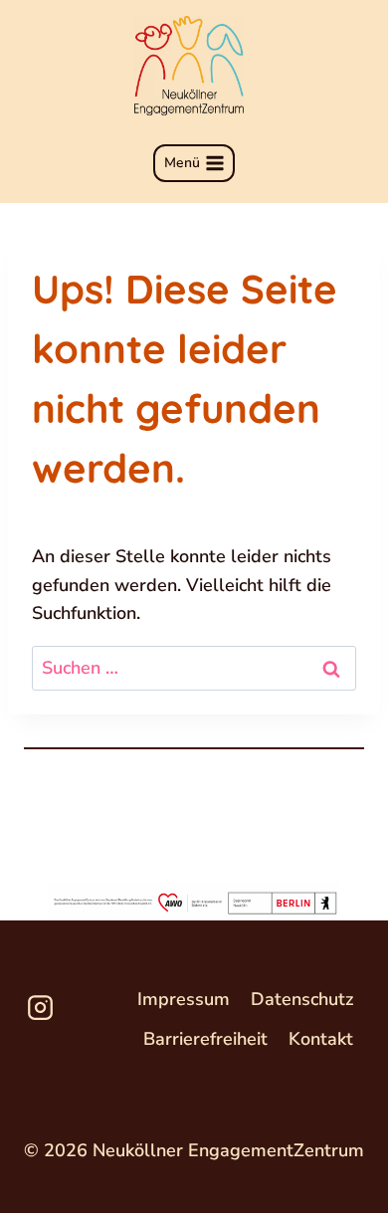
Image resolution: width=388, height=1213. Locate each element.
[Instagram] (40, 1007)
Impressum (183, 999)
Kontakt (321, 1039)
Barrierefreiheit (205, 1039)
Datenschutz (302, 999)
